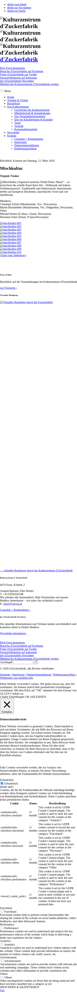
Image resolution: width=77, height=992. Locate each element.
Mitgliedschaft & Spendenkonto (32, 113)
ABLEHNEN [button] (38, 696)
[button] (2, 91)
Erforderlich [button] (7, 779)
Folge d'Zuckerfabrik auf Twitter (18, 74)
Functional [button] (6, 908)
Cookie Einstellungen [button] (12, 696)
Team (17, 122)
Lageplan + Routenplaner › (15, 609)
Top (2, 990)
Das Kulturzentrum (18, 106)
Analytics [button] (5, 940)
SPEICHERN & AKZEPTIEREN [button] (19, 987)
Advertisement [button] (8, 957)
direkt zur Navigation (19, 7)
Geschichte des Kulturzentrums (32, 109)
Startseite (5, 674)
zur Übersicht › (8, 287)
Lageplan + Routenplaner (28, 138)
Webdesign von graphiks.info (16, 677)
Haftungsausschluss (25, 148)
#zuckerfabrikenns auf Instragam (18, 77)
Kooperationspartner (25, 129)
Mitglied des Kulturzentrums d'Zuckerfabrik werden (29, 84)
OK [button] (27, 696)
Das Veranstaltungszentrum (29, 116)
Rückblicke (13, 103)
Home (10, 97)
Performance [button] (7, 924)
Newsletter (13, 132)
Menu (7, 90)
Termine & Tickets (17, 100)
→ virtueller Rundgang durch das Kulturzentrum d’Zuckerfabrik (36, 570)
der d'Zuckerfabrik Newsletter (17, 80)
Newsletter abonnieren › (13, 633)
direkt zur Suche (16, 10)
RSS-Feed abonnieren (12, 68)
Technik (18, 126)
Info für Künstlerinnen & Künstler (33, 119)
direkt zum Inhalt (16, 4)
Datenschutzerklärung (26, 145)
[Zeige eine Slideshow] (13, 255)
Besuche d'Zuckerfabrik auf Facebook (21, 71)
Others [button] (4, 973)
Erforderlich (11, 783)
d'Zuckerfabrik (19, 59)
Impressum (20, 142)
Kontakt (11, 135)
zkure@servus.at (12, 603)
